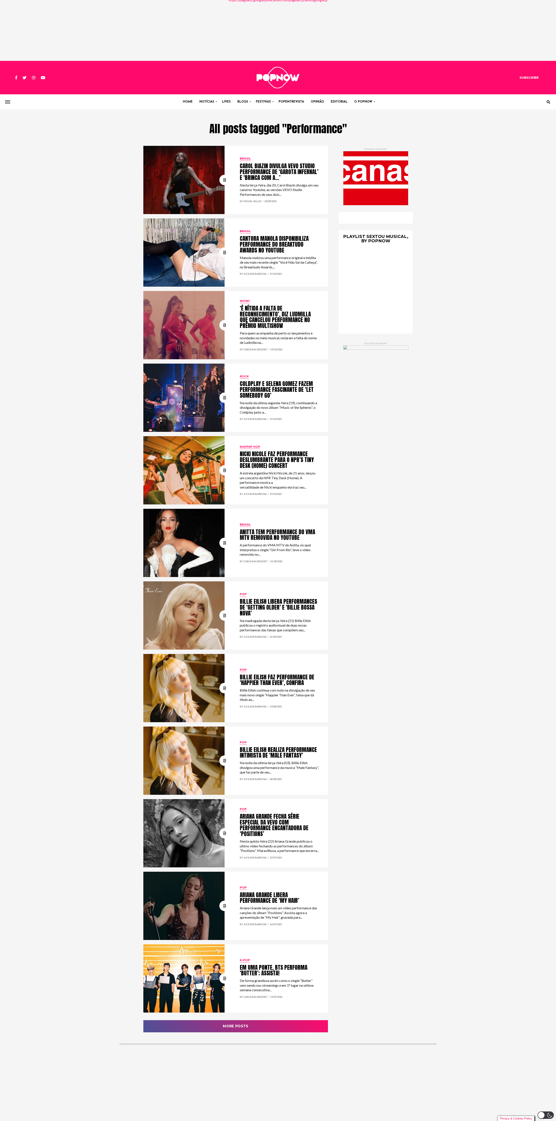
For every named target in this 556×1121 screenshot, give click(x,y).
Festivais (263, 101)
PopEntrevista (291, 101)
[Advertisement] (278, 30)
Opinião (317, 101)
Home (188, 101)
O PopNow (363, 101)
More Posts (235, 1026)
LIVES (226, 101)
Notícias (206, 101)
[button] (546, 1115)
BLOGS (242, 101)
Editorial (339, 101)
